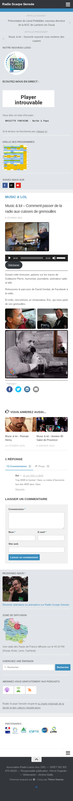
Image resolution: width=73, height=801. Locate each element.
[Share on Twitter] (18, 391)
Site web (13, 543)
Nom (11, 532)
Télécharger (13, 265)
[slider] (61, 258)
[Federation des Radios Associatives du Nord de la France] (45, 732)
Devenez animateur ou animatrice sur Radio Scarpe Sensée (36, 604)
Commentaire (16, 509)
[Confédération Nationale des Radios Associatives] (53, 732)
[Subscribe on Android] (19, 690)
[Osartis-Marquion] (34, 732)
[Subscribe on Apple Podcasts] (8, 690)
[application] (36, 258)
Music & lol (16, 197)
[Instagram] (11, 185)
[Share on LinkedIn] (27, 391)
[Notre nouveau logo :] (15, 75)
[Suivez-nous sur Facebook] (36, 787)
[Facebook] (5, 185)
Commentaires (20, 466)
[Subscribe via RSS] (31, 690)
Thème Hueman (55, 779)
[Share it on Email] (36, 391)
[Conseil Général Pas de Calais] (24, 732)
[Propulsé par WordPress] (34, 779)
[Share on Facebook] (9, 391)
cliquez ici (41, 131)
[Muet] (54, 258)
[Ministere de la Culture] (8, 732)
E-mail (42, 532)
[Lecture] (9, 258)
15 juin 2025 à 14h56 (33, 475)
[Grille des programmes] (15, 169)
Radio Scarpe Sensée (18, 4)
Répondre (20, 489)
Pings (43, 466)
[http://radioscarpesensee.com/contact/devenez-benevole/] (15, 600)
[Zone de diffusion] (15, 642)
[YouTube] (18, 185)
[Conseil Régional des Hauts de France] (15, 732)
